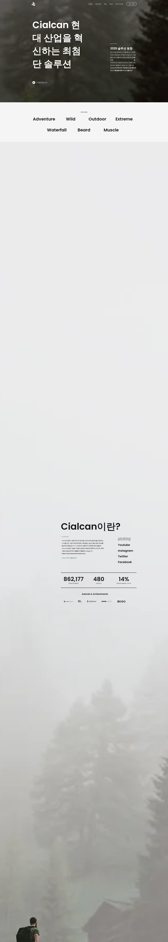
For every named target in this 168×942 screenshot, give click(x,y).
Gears (111, 4)
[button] (131, 4)
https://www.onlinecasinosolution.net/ (73, 553)
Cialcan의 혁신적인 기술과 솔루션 (123, 60)
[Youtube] (124, 544)
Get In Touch (119, 4)
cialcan (90, 4)
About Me (98, 4)
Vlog (105, 4)
